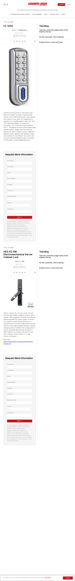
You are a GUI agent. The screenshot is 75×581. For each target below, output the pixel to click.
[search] (7, 4)
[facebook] (14, 41)
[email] (25, 41)
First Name (10, 160)
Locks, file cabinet (9, 22)
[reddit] (22, 41)
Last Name (10, 166)
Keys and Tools (54, 14)
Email (9, 172)
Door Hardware (37, 14)
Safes (63, 14)
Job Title (10, 190)
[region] (37, 578)
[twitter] (19, 41)
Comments (10, 209)
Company (9, 184)
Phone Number (11, 178)
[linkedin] (17, 41)
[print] (35, 41)
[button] (5, 4)
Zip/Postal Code (11, 196)
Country (10, 202)
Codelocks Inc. (23, 30)
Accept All (67, 578)
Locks (45, 14)
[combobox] (19, 205)
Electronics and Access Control (20, 14)
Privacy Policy (47, 577)
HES (23, 261)
